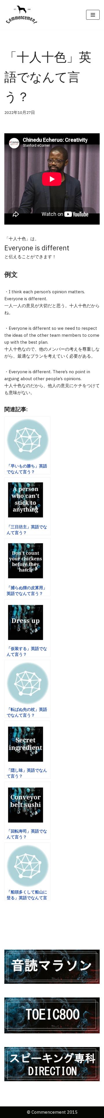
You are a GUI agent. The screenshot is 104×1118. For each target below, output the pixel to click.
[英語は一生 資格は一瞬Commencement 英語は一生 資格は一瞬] (21, 15)
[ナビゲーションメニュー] (93, 15)
